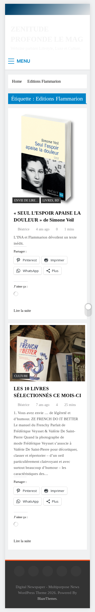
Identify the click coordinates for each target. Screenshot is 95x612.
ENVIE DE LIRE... (26, 200)
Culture (21, 376)
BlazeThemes (46, 599)
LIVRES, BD (51, 200)
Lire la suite (22, 311)
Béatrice (23, 229)
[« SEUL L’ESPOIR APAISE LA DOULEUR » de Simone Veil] (47, 158)
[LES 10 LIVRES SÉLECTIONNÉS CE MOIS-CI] (47, 353)
